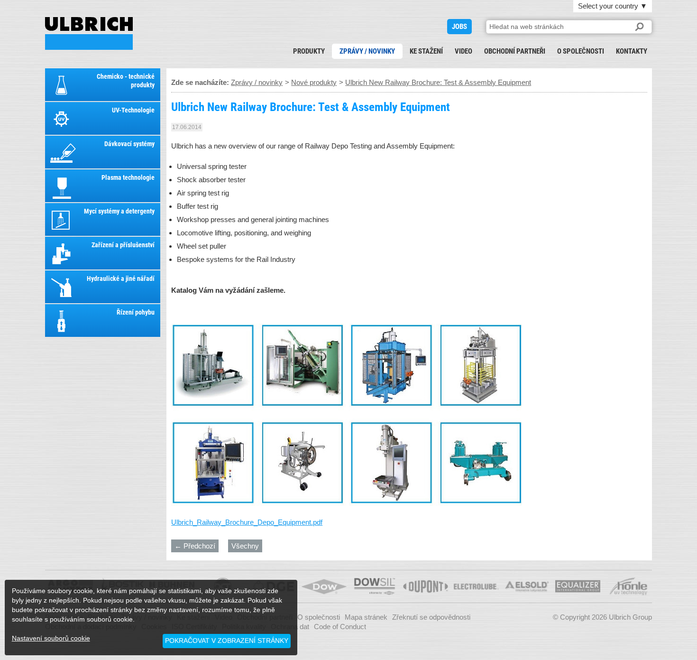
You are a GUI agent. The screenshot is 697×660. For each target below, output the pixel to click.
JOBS (459, 26)
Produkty (309, 51)
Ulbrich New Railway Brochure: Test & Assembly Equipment (89, 33)
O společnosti (580, 51)
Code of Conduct (340, 627)
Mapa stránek (366, 617)
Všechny (245, 546)
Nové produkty (314, 82)
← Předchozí (194, 546)
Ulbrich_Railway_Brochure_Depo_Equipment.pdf (246, 522)
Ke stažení (426, 51)
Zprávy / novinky (367, 51)
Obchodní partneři (514, 51)
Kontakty (631, 51)
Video (463, 51)
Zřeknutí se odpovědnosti (431, 617)
